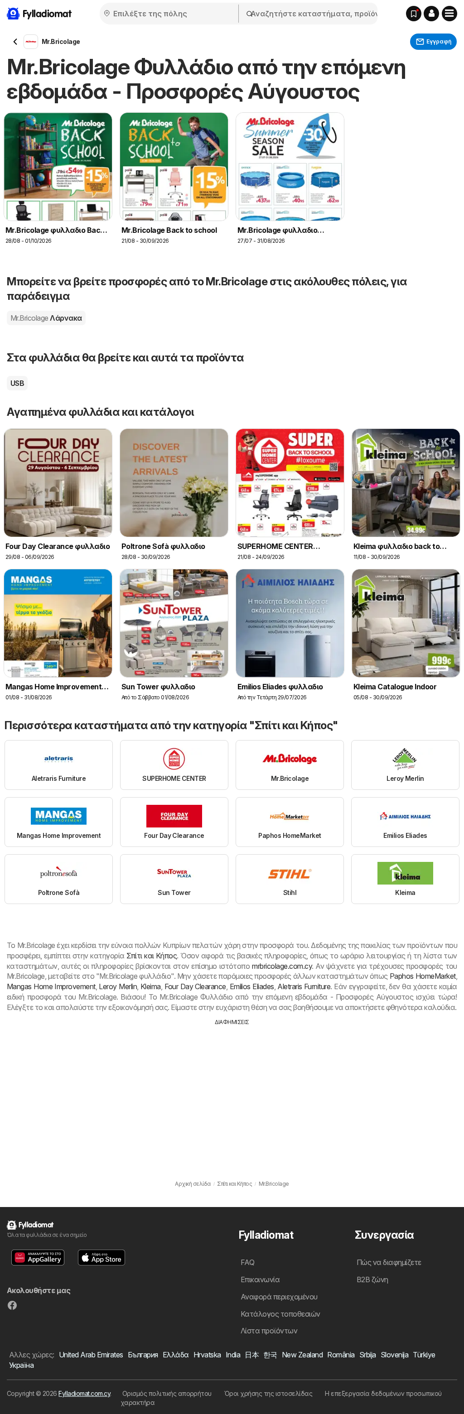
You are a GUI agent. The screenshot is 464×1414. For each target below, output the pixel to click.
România (340, 1354)
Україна (21, 1365)
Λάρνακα (46, 317)
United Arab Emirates (91, 1354)
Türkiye (424, 1354)
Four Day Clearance (195, 986)
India (233, 1354)
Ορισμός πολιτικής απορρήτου (167, 1393)
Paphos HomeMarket (423, 976)
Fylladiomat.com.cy (84, 1393)
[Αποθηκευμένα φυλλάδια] (413, 13)
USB (17, 383)
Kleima (150, 986)
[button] (431, 13)
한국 (270, 1354)
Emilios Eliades (252, 986)
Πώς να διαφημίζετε (389, 1262)
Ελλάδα (176, 1354)
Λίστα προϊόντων (269, 1330)
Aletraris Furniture (303, 986)
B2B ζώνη (372, 1279)
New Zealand (302, 1354)
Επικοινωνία (260, 1279)
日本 (252, 1354)
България (143, 1354)
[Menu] (449, 13)
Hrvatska (207, 1354)
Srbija (367, 1354)
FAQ (247, 1262)
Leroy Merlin (118, 986)
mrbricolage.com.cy (282, 966)
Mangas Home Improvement (51, 986)
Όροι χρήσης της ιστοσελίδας (268, 1393)
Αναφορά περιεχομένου (279, 1296)
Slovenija (394, 1354)
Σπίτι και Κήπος (151, 955)
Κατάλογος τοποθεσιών (280, 1313)
